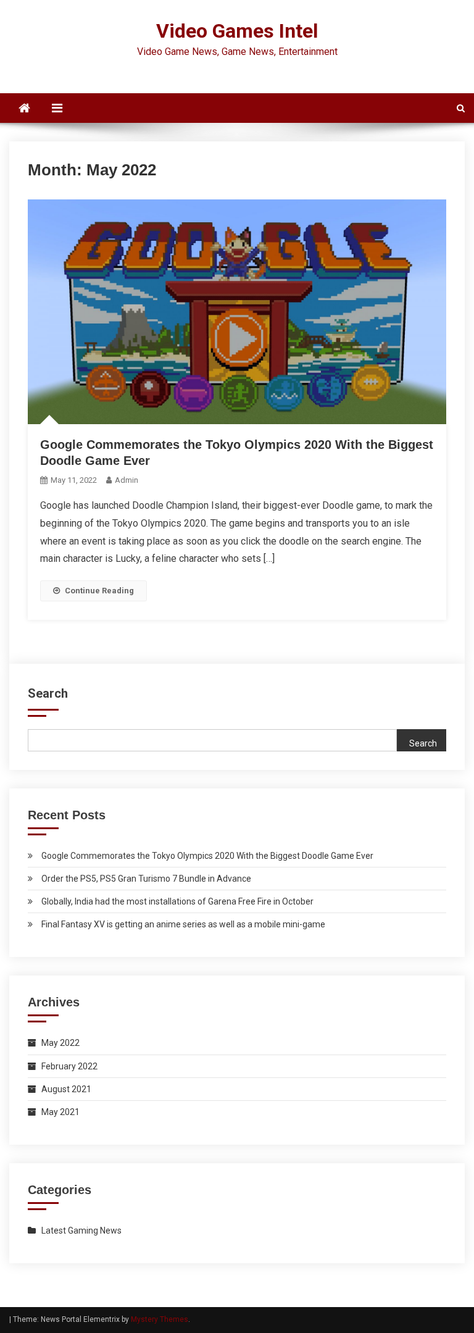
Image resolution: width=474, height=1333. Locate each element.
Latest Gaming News (81, 1230)
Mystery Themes (159, 1319)
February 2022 (69, 1066)
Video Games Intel (237, 31)
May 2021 (60, 1112)
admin (126, 480)
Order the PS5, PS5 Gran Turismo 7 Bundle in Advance (146, 879)
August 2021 (66, 1089)
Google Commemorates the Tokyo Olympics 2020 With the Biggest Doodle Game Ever (207, 856)
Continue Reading (99, 590)
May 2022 (60, 1043)
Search (48, 693)
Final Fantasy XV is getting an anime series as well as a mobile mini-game (183, 924)
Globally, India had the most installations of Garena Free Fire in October (177, 901)
